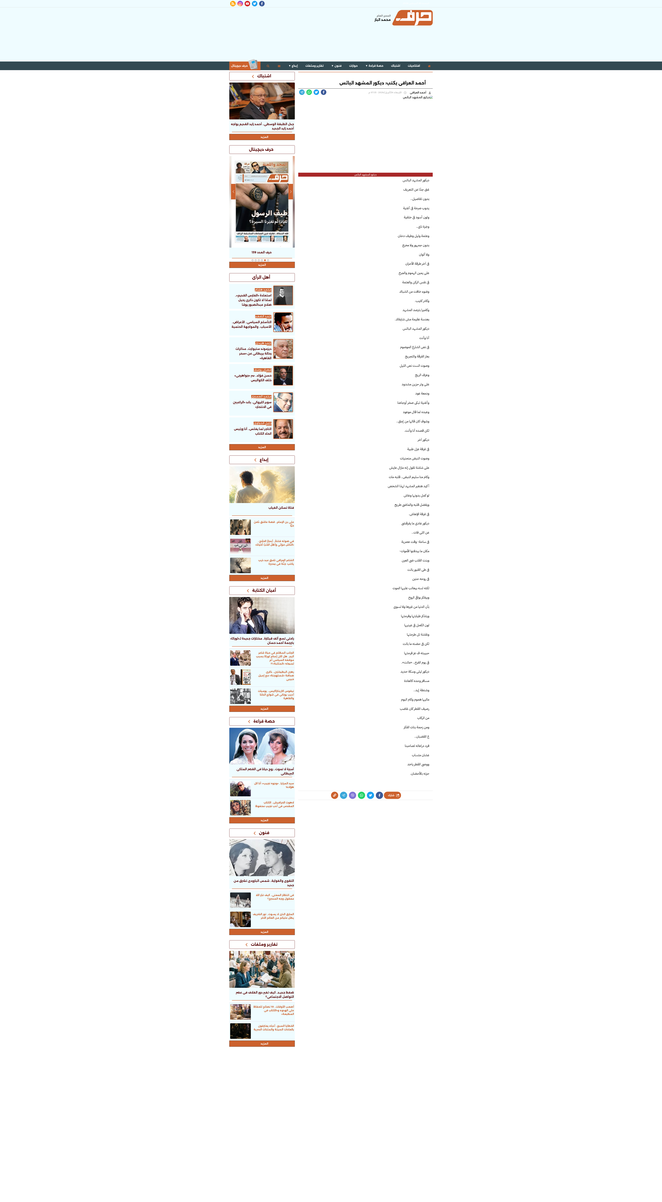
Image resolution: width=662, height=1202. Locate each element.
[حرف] (412, 18)
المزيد (264, 137)
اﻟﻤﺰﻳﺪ (262, 447)
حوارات (353, 65)
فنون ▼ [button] (336, 65)
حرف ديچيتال (239, 65)
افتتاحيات (414, 65)
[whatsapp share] (309, 92)
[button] (268, 260)
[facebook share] (323, 92)
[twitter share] (316, 92)
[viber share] (302, 92)
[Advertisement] (292, 34)
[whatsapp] (334, 795)
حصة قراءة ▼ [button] (374, 65)
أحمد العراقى (418, 92)
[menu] (279, 66)
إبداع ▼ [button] (293, 65)
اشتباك (395, 65)
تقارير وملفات (314, 65)
